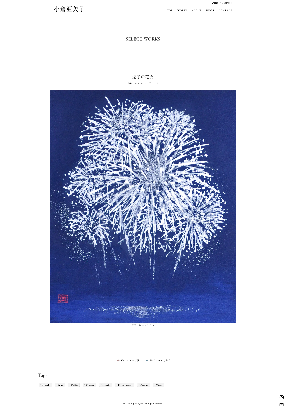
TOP (170, 10)
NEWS (210, 10)
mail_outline (281, 404)
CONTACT (225, 10)
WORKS (182, 10)
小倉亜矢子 (69, 9)
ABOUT (197, 10)
